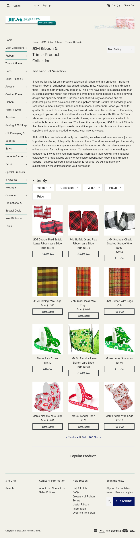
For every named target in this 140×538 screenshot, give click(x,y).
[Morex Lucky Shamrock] (119, 339)
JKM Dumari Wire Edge (119, 301)
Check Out (129, 5)
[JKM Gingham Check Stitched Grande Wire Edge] (119, 220)
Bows (16, 148)
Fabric (16, 164)
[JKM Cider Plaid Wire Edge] (83, 282)
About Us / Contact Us (52, 488)
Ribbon (16, 55)
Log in (35, 5)
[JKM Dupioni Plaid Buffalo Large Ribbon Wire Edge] (47, 220)
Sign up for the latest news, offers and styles (119, 490)
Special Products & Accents (16, 175)
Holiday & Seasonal (16, 191)
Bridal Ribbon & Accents (16, 82)
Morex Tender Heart (83, 416)
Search (9, 488)
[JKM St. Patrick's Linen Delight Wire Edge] (83, 339)
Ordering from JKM (84, 512)
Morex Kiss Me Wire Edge (48, 416)
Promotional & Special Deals (13, 206)
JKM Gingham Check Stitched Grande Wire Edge (119, 243)
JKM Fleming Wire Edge (47, 301)
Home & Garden (16, 156)
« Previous (72, 437)
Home (8, 40)
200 (91, 437)
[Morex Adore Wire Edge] (119, 397)
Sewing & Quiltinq (16, 125)
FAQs (76, 492)
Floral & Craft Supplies (16, 113)
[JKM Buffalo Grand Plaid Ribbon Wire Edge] (83, 220)
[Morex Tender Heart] (83, 397)
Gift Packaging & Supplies (16, 136)
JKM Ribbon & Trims (31, 530)
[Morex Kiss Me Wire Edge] (47, 397)
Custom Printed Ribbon (16, 98)
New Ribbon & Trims (13, 222)
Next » (97, 437)
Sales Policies (47, 492)
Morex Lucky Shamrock (119, 358)
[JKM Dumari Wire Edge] (119, 282)
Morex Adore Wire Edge (119, 416)
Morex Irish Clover (47, 358)
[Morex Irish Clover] (47, 339)
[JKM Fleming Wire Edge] (47, 282)
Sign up (46, 5)
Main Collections (16, 47)
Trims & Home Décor (16, 67)
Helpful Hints (80, 488)
